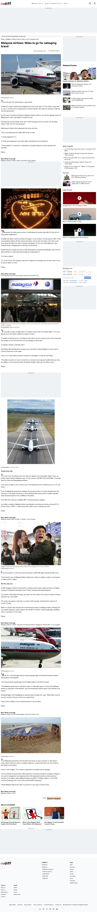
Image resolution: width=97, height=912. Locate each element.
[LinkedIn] (57, 909)
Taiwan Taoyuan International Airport (23, 625)
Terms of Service (37, 904)
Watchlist (3, 894)
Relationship (17, 894)
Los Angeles (56, 625)
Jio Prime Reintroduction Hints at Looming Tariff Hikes (80, 150)
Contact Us (58, 904)
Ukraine (33, 160)
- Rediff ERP (45, 878)
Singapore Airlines (41, 625)
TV (61, 3)
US (12, 714)
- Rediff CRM (45, 876)
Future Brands (18, 275)
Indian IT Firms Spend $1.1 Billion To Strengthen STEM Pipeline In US (79, 167)
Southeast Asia (25, 160)
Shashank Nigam (19, 714)
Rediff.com (70, 904)
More (65, 3)
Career (15, 892)
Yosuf (13, 793)
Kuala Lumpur (15, 160)
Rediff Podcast (74, 883)
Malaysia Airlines (6, 160)
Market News (4, 892)
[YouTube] (53, 909)
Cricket (72, 874)
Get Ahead (72, 876)
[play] (79, 198)
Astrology (72, 880)
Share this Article (55, 50)
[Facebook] (47, 909)
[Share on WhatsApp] (40, 909)
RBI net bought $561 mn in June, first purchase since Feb (79, 158)
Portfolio (3, 896)
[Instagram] (50, 909)
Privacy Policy (27, 904)
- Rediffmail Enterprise (47, 869)
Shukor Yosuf (26, 519)
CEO (2, 275)
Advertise (19, 904)
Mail (36, 3)
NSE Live (3, 890)
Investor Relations (49, 904)
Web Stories (67, 190)
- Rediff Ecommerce (47, 871)
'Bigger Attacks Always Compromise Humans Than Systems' (78, 154)
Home (33, 3)
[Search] (89, 3)
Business (8, 39)
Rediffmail (44, 864)
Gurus (59, 3)
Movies (72, 869)
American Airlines (30, 714)
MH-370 (36, 275)
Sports (71, 871)
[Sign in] (94, 3)
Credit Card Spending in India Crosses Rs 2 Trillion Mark (78, 163)
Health (15, 887)
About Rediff (12, 904)
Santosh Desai (28, 275)
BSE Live (3, 887)
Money (46, 3)
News (40, 3)
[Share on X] (43, 909)
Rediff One (44, 867)
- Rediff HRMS (45, 874)
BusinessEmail (54, 3)
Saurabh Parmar (9, 275)
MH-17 (19, 519)
